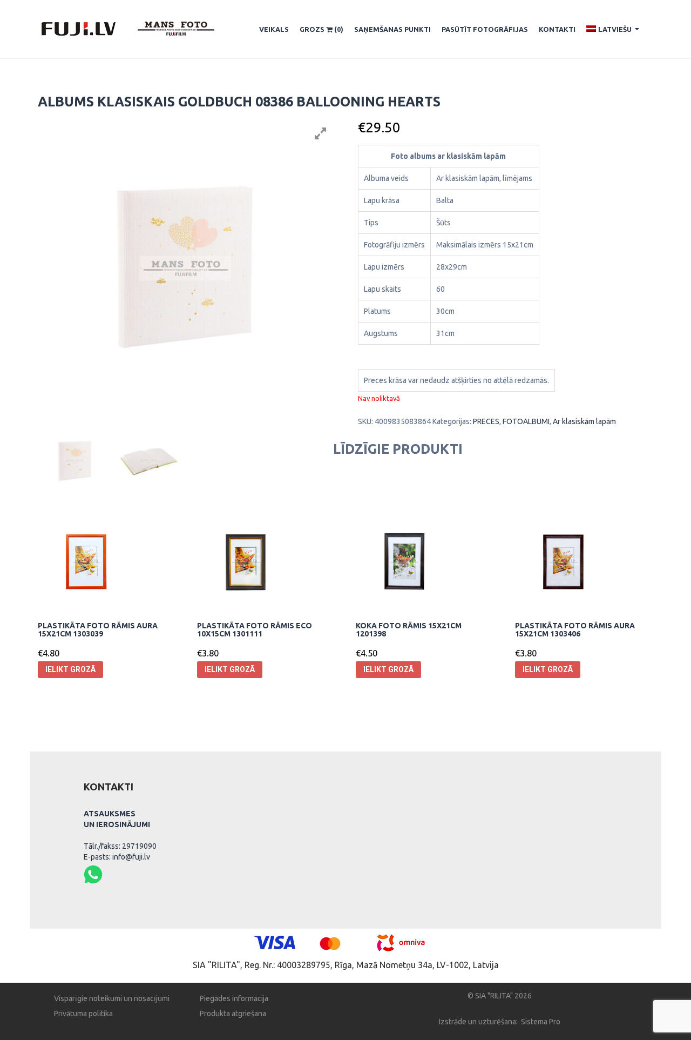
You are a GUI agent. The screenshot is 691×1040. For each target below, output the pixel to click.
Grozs (321, 29)
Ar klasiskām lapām (584, 421)
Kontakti (557, 29)
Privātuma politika (83, 1013)
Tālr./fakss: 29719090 (120, 846)
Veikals (274, 29)
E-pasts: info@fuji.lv (117, 857)
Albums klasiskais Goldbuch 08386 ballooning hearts (239, 101)
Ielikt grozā (70, 669)
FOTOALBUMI (526, 421)
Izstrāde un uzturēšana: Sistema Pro (499, 1021)
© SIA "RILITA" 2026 (500, 995)
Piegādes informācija (234, 998)
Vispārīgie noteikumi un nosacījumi (112, 998)
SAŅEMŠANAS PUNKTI (392, 29)
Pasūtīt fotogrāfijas (485, 29)
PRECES (486, 421)
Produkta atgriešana (233, 1013)
